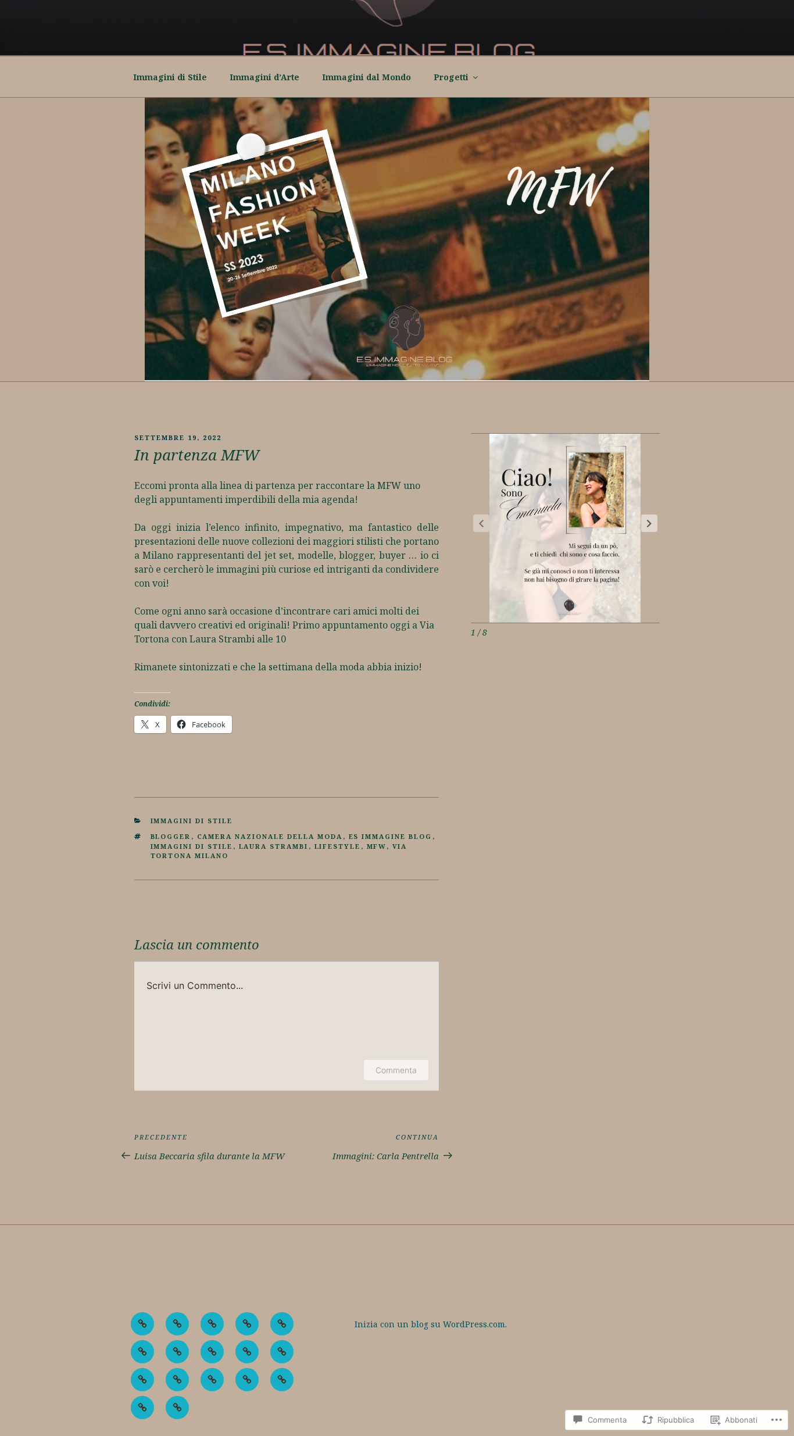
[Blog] (282, 1323)
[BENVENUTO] (247, 1323)
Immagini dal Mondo (366, 77)
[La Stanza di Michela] (142, 1379)
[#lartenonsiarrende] (142, 1323)
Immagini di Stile (170, 77)
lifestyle (337, 846)
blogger (171, 836)
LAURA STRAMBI (274, 846)
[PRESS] (177, 1379)
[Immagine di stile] (247, 1351)
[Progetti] (212, 1379)
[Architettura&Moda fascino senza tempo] (212, 1323)
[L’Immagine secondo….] (282, 1351)
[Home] (177, 1351)
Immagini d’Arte (264, 77)
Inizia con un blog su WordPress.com (430, 1324)
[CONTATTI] (142, 1351)
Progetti (451, 77)
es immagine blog (390, 836)
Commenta (396, 1070)
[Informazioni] (142, 1407)
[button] (649, 523)
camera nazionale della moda (270, 836)
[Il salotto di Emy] (212, 1351)
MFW (377, 846)
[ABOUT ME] (177, 1323)
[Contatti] (247, 1379)
